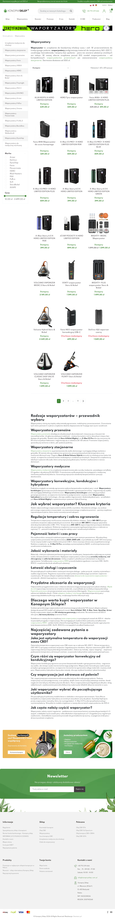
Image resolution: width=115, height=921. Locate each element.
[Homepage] (16, 11)
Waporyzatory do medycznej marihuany (13, 144)
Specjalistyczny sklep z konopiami (15, 830)
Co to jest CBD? (8, 845)
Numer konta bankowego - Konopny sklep (18, 833)
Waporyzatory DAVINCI (14, 93)
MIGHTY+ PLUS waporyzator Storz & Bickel (98, 285)
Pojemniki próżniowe (39, 591)
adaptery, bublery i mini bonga (70, 593)
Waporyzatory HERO (13, 71)
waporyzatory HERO (61, 561)
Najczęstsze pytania (10, 848)
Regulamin (6, 827)
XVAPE (13, 187)
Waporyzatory (44, 833)
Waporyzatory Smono (13, 108)
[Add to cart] (55, 111)
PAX (11, 176)
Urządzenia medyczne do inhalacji (15, 44)
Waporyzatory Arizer (13, 98)
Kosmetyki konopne (46, 827)
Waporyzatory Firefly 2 (14, 121)
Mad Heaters (16, 174)
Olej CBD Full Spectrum (84, 830)
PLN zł (110, 5)
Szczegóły (41, 111)
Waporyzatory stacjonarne (15, 50)
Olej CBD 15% (81, 827)
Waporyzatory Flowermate (10, 115)
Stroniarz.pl (77, 916)
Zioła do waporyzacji (47, 842)
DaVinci (13, 160)
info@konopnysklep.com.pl (87, 877)
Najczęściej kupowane (11, 873)
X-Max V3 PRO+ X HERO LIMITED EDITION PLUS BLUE (98, 144)
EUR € (104, 5)
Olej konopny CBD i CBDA (85, 833)
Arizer (12, 157)
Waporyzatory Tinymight (14, 83)
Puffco (12, 179)
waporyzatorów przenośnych (61, 58)
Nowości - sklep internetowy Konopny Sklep (18, 870)
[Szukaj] (71, 11)
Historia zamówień (46, 871)
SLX (11, 182)
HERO (12, 171)
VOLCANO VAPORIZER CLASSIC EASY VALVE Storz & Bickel (44, 376)
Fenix (12, 166)
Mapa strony (7, 842)
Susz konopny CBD (46, 836)
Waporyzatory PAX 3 (13, 88)
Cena (7, 193)
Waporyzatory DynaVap (14, 138)
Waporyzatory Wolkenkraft (10, 132)
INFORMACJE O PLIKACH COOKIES (16, 836)
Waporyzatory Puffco (13, 103)
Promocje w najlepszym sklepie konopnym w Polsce (18, 866)
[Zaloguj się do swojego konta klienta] (104, 11)
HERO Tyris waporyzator (71, 98)
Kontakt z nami (8, 839)
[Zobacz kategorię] (29, 744)
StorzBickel (15, 185)
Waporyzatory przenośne (15, 55)
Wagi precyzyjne (94, 591)
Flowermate (15, 168)
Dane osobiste (44, 868)
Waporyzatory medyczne (40, 470)
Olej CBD (42, 830)
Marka (8, 153)
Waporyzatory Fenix (13, 60)
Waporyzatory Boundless (14, 126)
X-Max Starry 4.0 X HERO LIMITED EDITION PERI (44, 238)
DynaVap (14, 163)
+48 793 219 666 (83, 866)
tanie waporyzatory (69, 618)
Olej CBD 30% (81, 836)
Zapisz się (80, 789)
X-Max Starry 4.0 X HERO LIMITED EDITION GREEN (98, 191)
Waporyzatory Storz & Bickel (13, 77)
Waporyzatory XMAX (13, 65)
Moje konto (43, 865)
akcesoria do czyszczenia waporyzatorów (91, 576)
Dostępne (36, 68)
